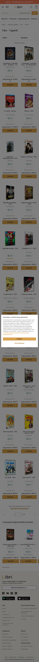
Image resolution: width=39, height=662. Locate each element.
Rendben (19, 339)
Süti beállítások (19, 343)
